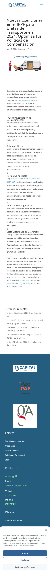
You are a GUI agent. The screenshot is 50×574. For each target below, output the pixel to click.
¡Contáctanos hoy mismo (18, 283)
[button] (46, 530)
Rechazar (25, 560)
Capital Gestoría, (27, 100)
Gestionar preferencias (25, 567)
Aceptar (25, 553)
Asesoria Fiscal (26, 49)
